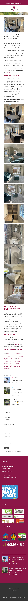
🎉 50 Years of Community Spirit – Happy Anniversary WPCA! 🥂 (16, 559)
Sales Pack (14, 590)
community (13, 358)
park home (17, 361)
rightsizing (13, 365)
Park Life (6, 422)
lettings (6, 361)
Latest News (7, 417)
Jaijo (14, 599)
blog (14, 353)
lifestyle (11, 361)
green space (19, 359)
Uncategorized (7, 429)
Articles (6, 415)
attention (9, 353)
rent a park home (14, 363)
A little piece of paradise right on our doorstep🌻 (17, 401)
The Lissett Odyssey (15, 366)
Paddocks (6, 419)
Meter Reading (14, 583)
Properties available (9, 424)
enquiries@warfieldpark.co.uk (14, 3)
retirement (7, 365)
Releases (6, 426)
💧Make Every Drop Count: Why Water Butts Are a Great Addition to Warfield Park (17, 391)
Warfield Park (8, 368)
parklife (6, 363)
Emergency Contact (14, 588)
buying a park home (13, 356)
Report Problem (14, 586)
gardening (12, 359)
